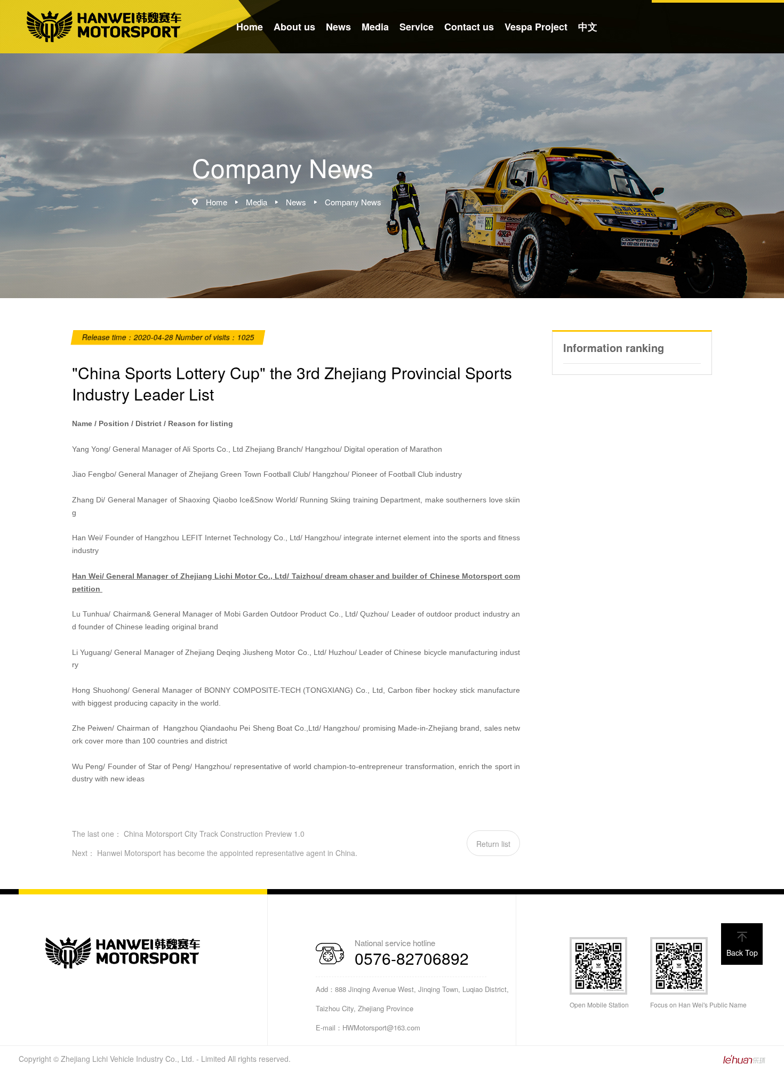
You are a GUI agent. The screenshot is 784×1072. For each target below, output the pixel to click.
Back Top (742, 952)
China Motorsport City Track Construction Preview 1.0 (214, 833)
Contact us (469, 27)
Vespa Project (536, 27)
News (338, 27)
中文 (587, 27)
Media (375, 27)
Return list (493, 843)
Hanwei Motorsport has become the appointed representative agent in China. (227, 852)
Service (416, 27)
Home (249, 27)
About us (294, 27)
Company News (353, 201)
